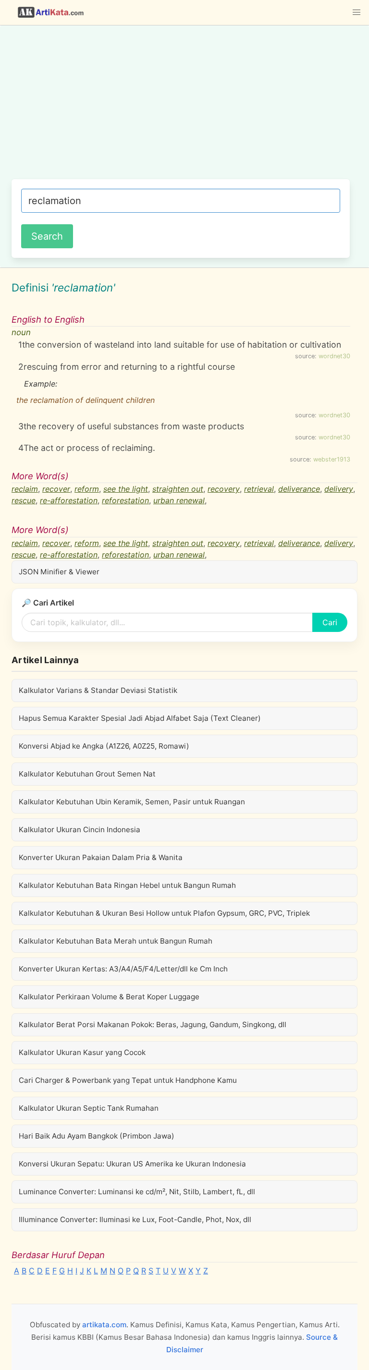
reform (86, 489)
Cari (329, 622)
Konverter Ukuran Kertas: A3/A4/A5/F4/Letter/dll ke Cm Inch (123, 968)
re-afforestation (69, 500)
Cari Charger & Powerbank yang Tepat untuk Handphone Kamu (128, 1080)
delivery (338, 489)
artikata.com (104, 1324)
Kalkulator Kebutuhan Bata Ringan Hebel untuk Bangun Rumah (127, 885)
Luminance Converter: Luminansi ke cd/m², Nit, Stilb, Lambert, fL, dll (137, 1191)
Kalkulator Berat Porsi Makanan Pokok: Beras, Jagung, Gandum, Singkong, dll (152, 1024)
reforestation (125, 500)
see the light (125, 489)
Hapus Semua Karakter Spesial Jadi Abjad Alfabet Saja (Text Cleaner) (140, 718)
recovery (224, 489)
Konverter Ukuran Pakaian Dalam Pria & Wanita (101, 857)
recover (56, 489)
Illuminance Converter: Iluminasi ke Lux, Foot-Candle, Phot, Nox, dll (135, 1219)
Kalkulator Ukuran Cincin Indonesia (79, 829)
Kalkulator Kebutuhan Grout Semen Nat (87, 773)
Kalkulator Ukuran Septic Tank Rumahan (89, 1108)
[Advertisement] (181, 107)
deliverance (299, 489)
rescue (24, 500)
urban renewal (179, 500)
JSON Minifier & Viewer (59, 571)
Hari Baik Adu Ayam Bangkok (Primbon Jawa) (96, 1135)
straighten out (177, 489)
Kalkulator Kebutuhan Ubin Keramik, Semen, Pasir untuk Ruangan (132, 801)
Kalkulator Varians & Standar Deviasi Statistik (98, 690)
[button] (356, 12)
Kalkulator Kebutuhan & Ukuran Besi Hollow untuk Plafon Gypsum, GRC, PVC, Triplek (164, 913)
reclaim (25, 489)
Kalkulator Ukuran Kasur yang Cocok (82, 1052)
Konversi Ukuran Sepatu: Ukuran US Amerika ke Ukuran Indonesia (132, 1163)
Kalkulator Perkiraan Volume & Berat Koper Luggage (109, 996)
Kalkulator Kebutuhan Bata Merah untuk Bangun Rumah (115, 941)
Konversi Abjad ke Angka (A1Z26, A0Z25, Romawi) (104, 746)
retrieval (259, 489)
